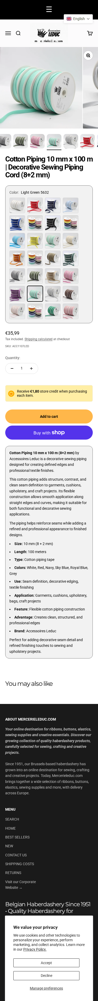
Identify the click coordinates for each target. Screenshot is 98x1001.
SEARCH (12, 819)
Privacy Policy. (35, 949)
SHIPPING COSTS (19, 864)
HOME (10, 828)
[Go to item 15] (37, 142)
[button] (78, 19)
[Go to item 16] (54, 142)
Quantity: (12, 358)
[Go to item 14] (20, 142)
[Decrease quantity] (12, 368)
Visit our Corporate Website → (20, 885)
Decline (46, 975)
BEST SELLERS (17, 837)
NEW (9, 846)
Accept (46, 963)
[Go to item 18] (87, 142)
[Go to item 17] (71, 142)
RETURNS (13, 873)
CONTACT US (16, 855)
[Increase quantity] (31, 368)
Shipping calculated (39, 339)
